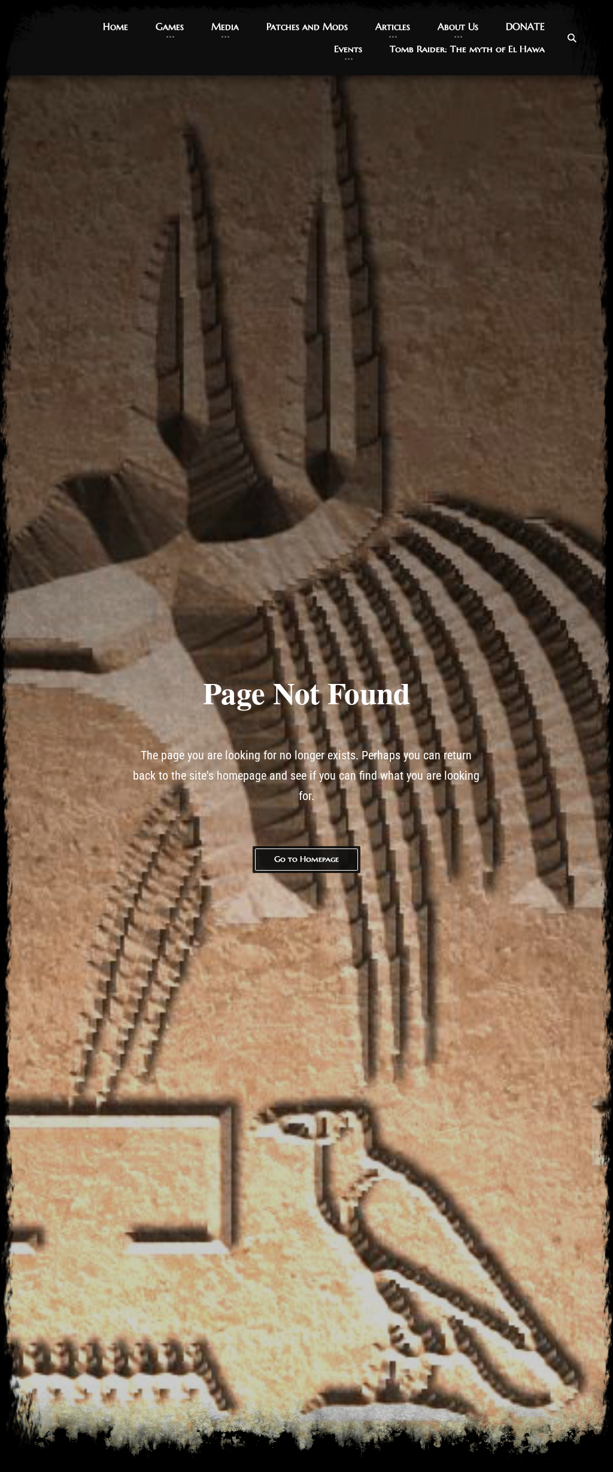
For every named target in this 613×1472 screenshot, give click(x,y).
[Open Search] (572, 37)
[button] (115, 27)
